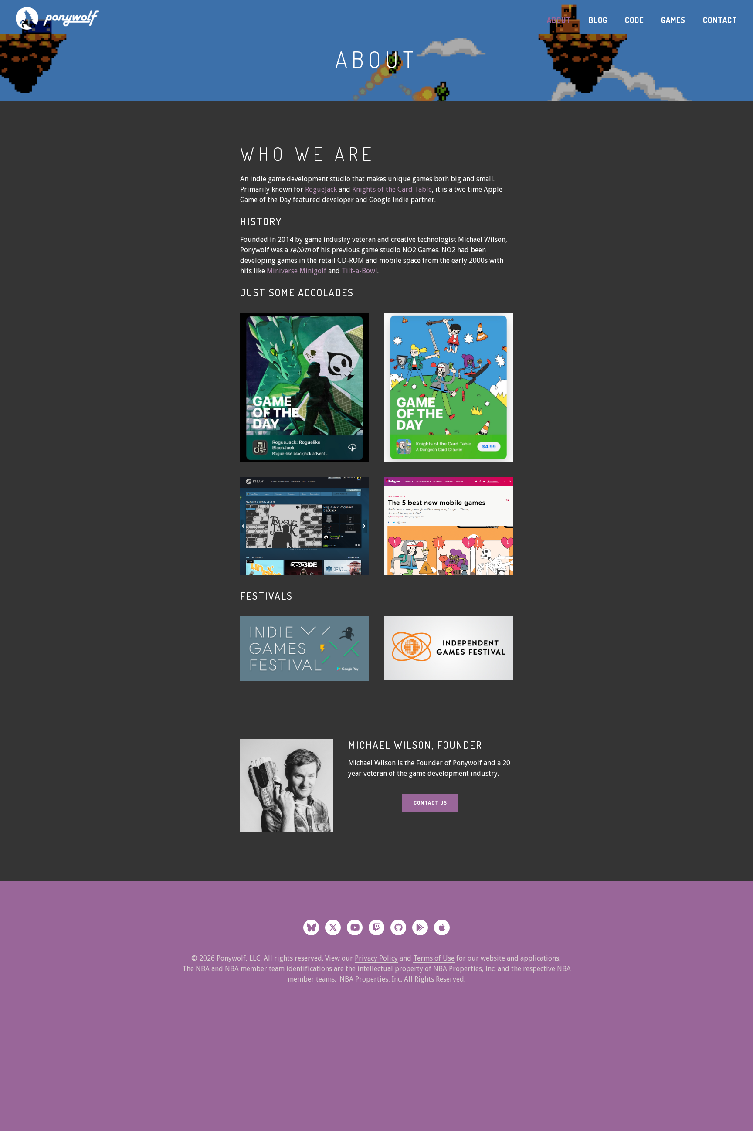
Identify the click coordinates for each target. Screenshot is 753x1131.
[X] (333, 927)
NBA (203, 969)
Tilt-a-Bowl (359, 271)
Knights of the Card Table (392, 189)
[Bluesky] (311, 927)
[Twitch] (376, 927)
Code (634, 20)
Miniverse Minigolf (297, 271)
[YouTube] (355, 927)
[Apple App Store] (442, 927)
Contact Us (430, 802)
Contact (720, 20)
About (559, 20)
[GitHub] (398, 927)
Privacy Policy (376, 958)
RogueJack (321, 189)
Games (673, 20)
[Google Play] (420, 927)
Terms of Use (434, 958)
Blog (598, 20)
